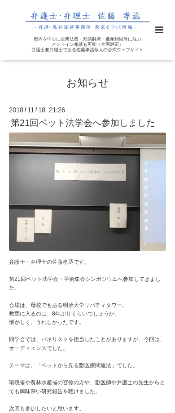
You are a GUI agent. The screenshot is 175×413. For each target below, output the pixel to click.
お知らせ (87, 83)
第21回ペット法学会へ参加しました (83, 123)
